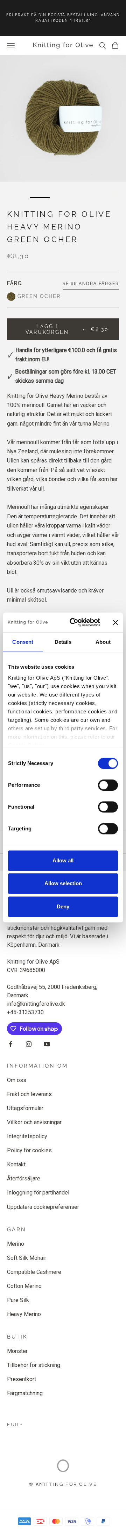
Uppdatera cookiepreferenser (43, 1207)
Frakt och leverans (29, 1094)
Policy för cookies (29, 1150)
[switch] (108, 785)
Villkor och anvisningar (34, 1122)
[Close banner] (115, 622)
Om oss (16, 1080)
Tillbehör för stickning (33, 1365)
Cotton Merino (24, 1286)
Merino (15, 1244)
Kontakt (16, 1164)
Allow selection (63, 883)
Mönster (17, 1351)
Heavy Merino (24, 1314)
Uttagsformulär (25, 1108)
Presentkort (21, 1379)
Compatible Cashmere (34, 1272)
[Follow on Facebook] (10, 1044)
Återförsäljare (23, 1178)
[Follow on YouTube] (46, 1044)
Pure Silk (18, 1300)
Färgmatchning (25, 1393)
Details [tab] (63, 642)
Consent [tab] (22, 642)
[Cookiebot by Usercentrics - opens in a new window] (74, 622)
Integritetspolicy (27, 1136)
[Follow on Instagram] (28, 1044)
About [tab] (103, 642)
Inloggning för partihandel (38, 1192)
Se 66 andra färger (91, 283)
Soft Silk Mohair (26, 1258)
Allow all (63, 860)
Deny (63, 906)
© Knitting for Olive (63, 1484)
